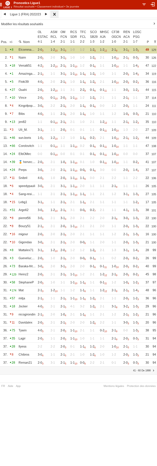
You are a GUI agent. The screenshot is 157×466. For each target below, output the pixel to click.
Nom (26, 42)
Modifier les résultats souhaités (22, 24)
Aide (10, 385)
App (18, 385)
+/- (11, 42)
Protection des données (141, 385)
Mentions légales (114, 385)
